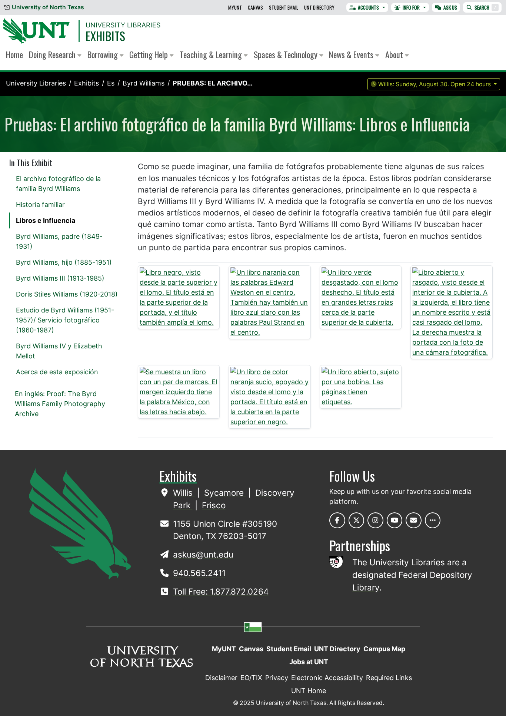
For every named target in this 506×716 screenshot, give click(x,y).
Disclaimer (221, 678)
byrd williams (143, 83)
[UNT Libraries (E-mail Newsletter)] (414, 520)
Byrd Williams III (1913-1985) (60, 278)
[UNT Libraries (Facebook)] (337, 520)
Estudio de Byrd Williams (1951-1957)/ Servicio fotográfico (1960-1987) (65, 320)
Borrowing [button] (103, 54)
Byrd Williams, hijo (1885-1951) (64, 262)
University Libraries (123, 25)
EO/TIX (251, 678)
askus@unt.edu (203, 554)
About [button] (395, 54)
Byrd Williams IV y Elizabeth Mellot (59, 351)
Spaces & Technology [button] (286, 54)
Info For (411, 7)
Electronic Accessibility (327, 678)
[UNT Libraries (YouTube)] (395, 520)
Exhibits (105, 35)
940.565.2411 (199, 573)
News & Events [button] (352, 54)
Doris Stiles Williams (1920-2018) (67, 294)
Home (14, 54)
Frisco (214, 505)
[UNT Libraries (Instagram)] (375, 520)
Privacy (276, 678)
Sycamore (225, 493)
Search (485, 7)
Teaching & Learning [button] (212, 54)
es (110, 83)
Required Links (389, 678)
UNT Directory (319, 7)
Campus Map (384, 649)
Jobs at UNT (308, 662)
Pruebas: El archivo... (213, 83)
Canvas (255, 7)
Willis (184, 493)
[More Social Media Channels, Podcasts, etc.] (433, 520)
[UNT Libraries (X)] (356, 520)
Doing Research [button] (53, 54)
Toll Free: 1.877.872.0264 (221, 591)
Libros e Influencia (45, 220)
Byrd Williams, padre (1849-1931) (59, 241)
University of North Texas (48, 7)
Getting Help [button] (149, 54)
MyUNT (235, 7)
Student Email (283, 7)
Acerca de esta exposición (57, 372)
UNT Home (308, 691)
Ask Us (450, 7)
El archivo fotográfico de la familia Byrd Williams (58, 184)
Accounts (368, 7)
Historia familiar (40, 204)
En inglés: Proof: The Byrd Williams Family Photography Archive (60, 404)
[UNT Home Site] (80, 523)
